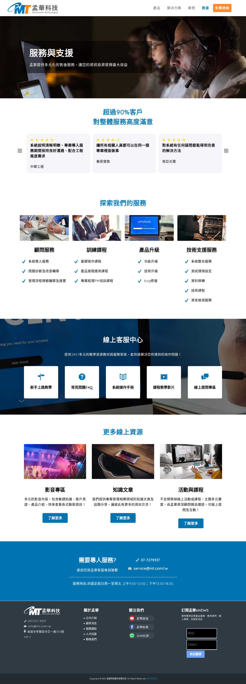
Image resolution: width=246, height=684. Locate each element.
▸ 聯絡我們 (90, 639)
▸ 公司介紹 (90, 618)
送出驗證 (195, 654)
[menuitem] (157, 8)
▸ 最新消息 (90, 623)
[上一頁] (20, 151)
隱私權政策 (152, 678)
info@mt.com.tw (39, 626)
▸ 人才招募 (90, 634)
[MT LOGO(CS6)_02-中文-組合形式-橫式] (33, 8)
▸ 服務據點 (90, 628)
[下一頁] (226, 151)
